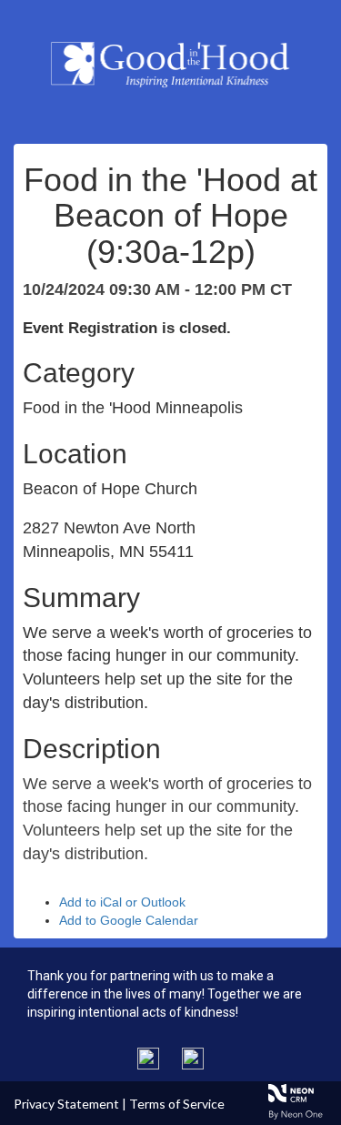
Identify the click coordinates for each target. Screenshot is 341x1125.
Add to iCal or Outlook (122, 902)
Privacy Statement (66, 1103)
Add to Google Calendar (128, 920)
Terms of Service (177, 1103)
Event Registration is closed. (127, 328)
